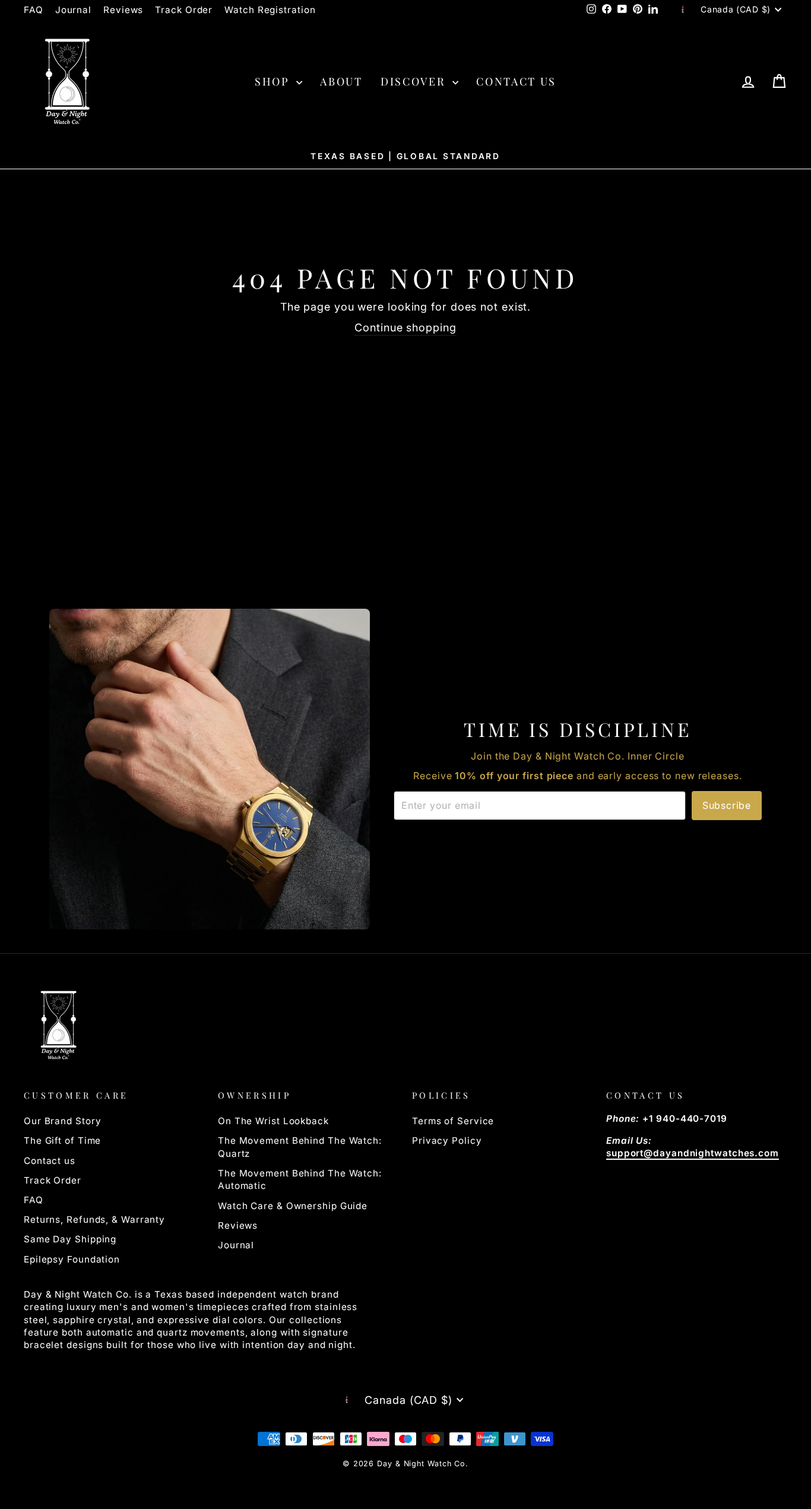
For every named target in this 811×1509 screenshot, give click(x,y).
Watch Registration (269, 9)
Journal (73, 9)
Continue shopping (405, 327)
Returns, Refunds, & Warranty (94, 1219)
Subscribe (726, 805)
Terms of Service (453, 1121)
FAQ (33, 9)
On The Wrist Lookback (273, 1121)
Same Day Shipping (70, 1239)
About (341, 81)
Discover (415, 81)
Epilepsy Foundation (72, 1259)
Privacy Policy (447, 1140)
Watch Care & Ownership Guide (293, 1205)
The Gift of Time (62, 1140)
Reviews (123, 9)
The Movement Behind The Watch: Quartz (300, 1147)
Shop (274, 81)
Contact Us (516, 81)
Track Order (184, 9)
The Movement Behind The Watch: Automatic (300, 1179)
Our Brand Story (63, 1121)
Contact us (49, 1160)
